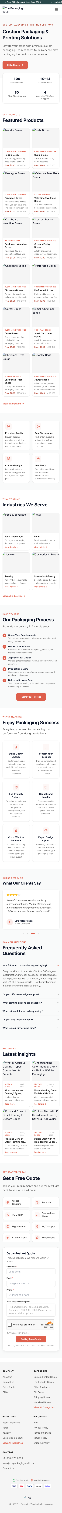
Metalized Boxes (42, 1402)
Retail (5, 1427)
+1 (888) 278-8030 (13, 1458)
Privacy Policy (41, 1427)
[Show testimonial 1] (23, 936)
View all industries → (14, 596)
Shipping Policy (42, 1442)
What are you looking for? (18, 1305)
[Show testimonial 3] (31, 936)
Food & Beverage (11, 1422)
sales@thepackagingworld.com (19, 1463)
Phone (10, 1293)
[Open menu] (56, 9)
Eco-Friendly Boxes (44, 1382)
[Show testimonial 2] (27, 936)
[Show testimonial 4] (37, 936)
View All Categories (44, 1407)
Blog (36, 1422)
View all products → (13, 403)
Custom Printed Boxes (45, 1377)
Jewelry (7, 1432)
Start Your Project (31, 696)
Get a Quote (15, 65)
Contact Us (8, 1382)
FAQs (5, 1392)
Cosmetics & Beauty (13, 1437)
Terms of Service (42, 1432)
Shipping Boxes (42, 1397)
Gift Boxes (39, 1392)
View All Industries (13, 1442)
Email (10, 1282)
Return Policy (40, 1437)
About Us (7, 1377)
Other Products (41, 1387)
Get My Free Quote (31, 1342)
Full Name (12, 1270)
